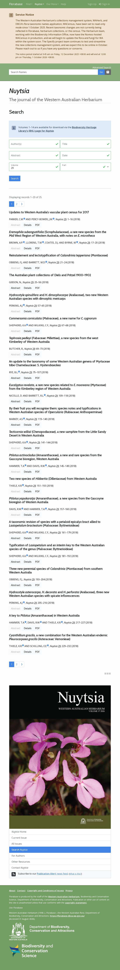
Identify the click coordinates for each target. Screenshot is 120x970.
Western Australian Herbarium (63, 896)
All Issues (17, 843)
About (12, 890)
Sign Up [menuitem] (92, 4)
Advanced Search (101, 67)
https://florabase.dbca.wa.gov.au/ (67, 915)
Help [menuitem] (63, 4)
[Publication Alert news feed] (14, 875)
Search (14, 178)
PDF (37, 225)
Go (101, 72)
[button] (39, 4)
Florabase (16, 4)
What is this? (75, 873)
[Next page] (21, 204)
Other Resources (21, 861)
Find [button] (28, 4)
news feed (52, 873)
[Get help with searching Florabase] (108, 72)
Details (27, 225)
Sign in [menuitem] (106, 4)
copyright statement (76, 902)
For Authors (18, 855)
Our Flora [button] (51, 4)
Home (19, 831)
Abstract (15, 288)
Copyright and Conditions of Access (45, 890)
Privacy (69, 890)
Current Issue (19, 837)
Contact (20, 867)
